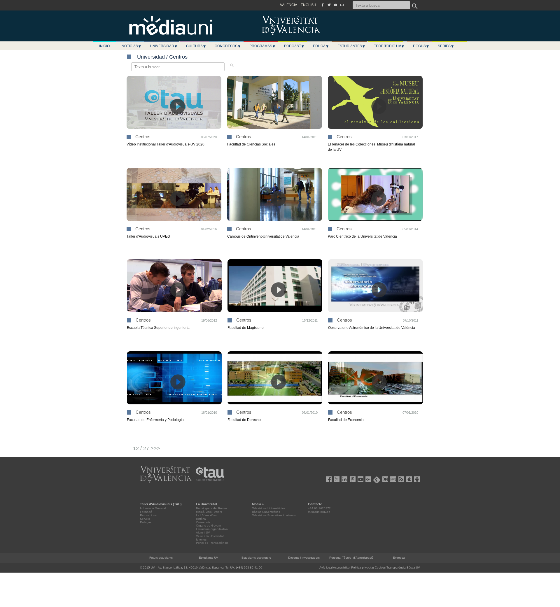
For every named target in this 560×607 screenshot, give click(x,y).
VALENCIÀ (288, 5)
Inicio (104, 45)
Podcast (294, 46)
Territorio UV (389, 46)
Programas (262, 46)
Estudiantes (351, 46)
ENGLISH (308, 5)
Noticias (131, 46)
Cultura (196, 46)
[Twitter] (329, 5)
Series (446, 46)
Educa (320, 46)
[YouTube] (335, 5)
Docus (421, 46)
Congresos (227, 46)
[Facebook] (323, 5)
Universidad (163, 46)
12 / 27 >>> (146, 448)
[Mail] (342, 5)
